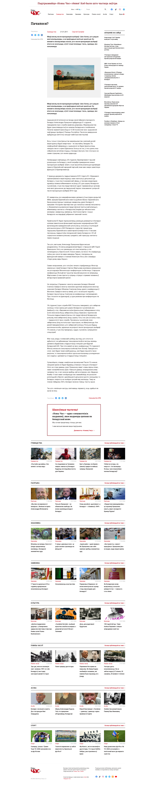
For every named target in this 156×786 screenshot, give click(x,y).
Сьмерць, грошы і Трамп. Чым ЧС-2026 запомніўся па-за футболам (41, 749)
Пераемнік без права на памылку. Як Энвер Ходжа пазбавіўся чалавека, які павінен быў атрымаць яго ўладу (89, 671)
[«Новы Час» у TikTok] (116, 9)
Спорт (111, 14)
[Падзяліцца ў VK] (42, 35)
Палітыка (51, 14)
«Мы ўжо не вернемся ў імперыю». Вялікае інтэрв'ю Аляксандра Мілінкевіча (40, 506)
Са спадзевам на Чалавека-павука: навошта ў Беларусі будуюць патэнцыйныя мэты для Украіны (65, 467)
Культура (86, 14)
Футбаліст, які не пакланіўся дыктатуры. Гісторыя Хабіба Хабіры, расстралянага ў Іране (90, 750)
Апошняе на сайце (112, 33)
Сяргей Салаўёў (78, 32)
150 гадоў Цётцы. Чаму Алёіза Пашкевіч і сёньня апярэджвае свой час (113, 626)
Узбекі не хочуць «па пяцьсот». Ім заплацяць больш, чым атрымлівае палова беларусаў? (112, 467)
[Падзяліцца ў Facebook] (32, 35)
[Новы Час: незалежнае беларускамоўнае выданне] (37, 11)
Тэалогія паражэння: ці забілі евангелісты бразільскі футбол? (65, 749)
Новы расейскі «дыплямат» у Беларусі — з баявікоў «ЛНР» (90, 505)
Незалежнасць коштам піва (65, 584)
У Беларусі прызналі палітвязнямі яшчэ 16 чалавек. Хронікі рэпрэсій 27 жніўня (114, 86)
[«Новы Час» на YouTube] (116, 776)
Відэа (121, 14)
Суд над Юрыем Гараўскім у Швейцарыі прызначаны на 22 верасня (113, 95)
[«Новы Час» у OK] (112, 776)
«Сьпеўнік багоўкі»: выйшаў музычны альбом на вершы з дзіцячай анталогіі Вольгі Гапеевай (65, 627)
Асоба (105, 14)
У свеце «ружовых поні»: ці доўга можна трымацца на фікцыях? (64, 546)
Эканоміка (69, 14)
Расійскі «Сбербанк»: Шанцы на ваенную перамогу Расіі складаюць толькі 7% (114, 123)
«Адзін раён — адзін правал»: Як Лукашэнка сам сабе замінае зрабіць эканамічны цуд (90, 547)
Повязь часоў (96, 14)
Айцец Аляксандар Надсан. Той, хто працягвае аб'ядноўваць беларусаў (65, 711)
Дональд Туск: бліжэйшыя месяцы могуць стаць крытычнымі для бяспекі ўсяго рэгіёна (114, 47)
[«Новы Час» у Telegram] (124, 9)
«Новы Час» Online (78, 771)
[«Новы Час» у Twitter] (109, 776)
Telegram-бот (67, 778)
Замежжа (78, 14)
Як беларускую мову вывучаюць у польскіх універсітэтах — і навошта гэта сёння (113, 587)
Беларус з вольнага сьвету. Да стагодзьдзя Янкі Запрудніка (40, 711)
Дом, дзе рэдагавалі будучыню (87, 625)
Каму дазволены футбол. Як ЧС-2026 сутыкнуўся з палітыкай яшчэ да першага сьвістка (114, 750)
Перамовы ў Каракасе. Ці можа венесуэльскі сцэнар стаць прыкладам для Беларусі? (89, 587)
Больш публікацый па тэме (114, 443)
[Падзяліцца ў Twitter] (38, 35)
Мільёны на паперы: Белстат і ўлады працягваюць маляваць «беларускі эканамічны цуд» (41, 547)
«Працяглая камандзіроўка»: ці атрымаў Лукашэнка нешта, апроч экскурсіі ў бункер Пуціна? (114, 507)
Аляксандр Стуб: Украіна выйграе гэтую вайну (112, 38)
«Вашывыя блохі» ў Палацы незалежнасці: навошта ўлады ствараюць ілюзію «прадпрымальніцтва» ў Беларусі (114, 76)
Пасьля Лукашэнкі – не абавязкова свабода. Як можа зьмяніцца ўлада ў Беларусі (64, 507)
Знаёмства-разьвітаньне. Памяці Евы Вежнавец (113, 710)
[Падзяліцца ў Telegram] (35, 35)
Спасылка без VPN (37, 39)
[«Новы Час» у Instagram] (120, 9)
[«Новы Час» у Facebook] (111, 9)
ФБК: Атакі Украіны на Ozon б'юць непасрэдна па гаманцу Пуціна (113, 65)
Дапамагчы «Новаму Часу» (83, 430)
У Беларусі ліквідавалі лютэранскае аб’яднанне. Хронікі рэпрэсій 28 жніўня (112, 56)
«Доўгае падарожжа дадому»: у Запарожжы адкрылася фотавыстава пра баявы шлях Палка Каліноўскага (41, 629)
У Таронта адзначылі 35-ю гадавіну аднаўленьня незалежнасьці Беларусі (40, 586)
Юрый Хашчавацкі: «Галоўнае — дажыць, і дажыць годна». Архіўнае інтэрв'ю (90, 711)
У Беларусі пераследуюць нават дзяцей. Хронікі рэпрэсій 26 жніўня (114, 114)
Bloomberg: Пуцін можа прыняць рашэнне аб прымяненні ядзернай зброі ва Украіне (114, 104)
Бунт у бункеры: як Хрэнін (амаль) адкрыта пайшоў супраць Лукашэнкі (89, 466)
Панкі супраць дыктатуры (64, 666)
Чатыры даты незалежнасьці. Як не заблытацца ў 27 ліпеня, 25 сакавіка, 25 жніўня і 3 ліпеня (114, 670)
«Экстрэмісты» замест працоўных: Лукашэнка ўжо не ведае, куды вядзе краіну (114, 546)
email (85, 777)
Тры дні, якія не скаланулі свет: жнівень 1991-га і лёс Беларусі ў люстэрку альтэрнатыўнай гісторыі (40, 670)
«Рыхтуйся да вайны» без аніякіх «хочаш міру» (40, 465)
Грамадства (60, 14)
